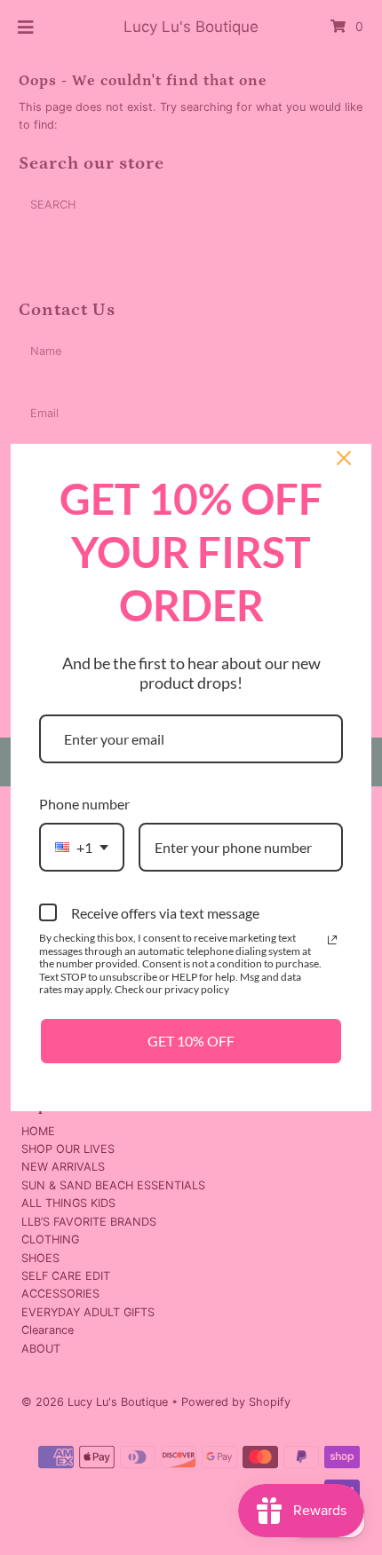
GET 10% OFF (191, 1040)
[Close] (343, 458)
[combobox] (81, 847)
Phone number (84, 803)
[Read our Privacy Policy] (332, 940)
